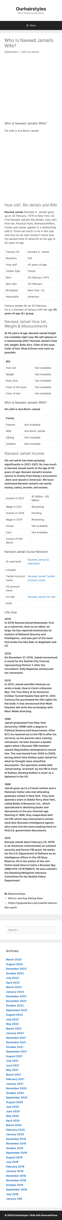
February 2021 (15, 1079)
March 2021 (13, 1074)
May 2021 (12, 1069)
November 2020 (16, 1088)
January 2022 (15, 1033)
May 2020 (12, 1115)
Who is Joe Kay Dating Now (25, 898)
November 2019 (16, 1143)
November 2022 (16, 1001)
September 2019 (16, 1152)
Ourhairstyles (31, 8)
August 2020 (14, 1102)
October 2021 (14, 1047)
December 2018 (16, 1175)
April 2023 (13, 982)
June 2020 (13, 1111)
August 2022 (14, 1014)
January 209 (14, 1198)
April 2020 (13, 1120)
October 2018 (14, 1185)
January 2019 (14, 1171)
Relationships (16, 893)
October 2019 (14, 1148)
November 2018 (16, 1180)
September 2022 (16, 1010)
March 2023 (14, 987)
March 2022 (14, 1028)
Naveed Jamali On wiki (41, 596)
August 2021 (14, 1056)
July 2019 (12, 1161)
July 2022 (12, 1019)
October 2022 (15, 1005)
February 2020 (15, 1129)
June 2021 (12, 1065)
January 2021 (14, 1083)
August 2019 (14, 1157)
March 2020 (14, 1125)
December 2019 (16, 1139)
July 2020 (12, 1106)
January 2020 (15, 1134)
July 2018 (12, 1194)
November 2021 (16, 1042)
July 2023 (12, 977)
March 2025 (14, 959)
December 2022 (16, 996)
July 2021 (12, 1060)
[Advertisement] (31, 90)
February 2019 (15, 1166)
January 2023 (15, 991)
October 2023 (15, 973)
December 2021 (16, 1037)
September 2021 (16, 1051)
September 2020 (17, 1097)
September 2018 (16, 1189)
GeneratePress (49, 1215)
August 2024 (14, 964)
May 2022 (12, 1023)
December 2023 (16, 968)
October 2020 (15, 1093)
